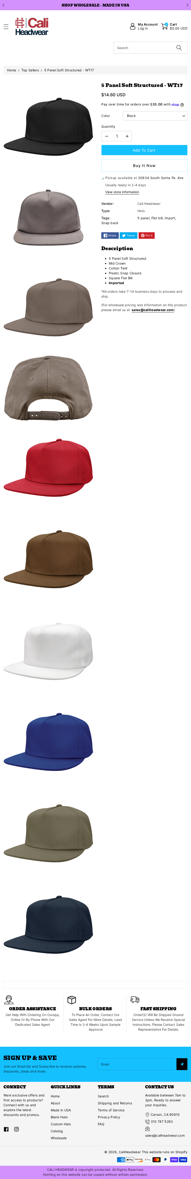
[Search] (179, 47)
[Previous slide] (3, 5)
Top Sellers (30, 70)
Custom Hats (61, 1124)
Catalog (57, 1131)
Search (103, 1096)
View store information (122, 192)
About (55, 1103)
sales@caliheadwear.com (153, 310)
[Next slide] (187, 5)
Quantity (108, 126)
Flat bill (157, 218)
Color (105, 116)
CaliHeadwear (130, 1152)
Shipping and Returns (115, 1103)
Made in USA (61, 1110)
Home (11, 70)
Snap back (110, 223)
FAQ (101, 1124)
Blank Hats (59, 1117)
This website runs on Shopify (165, 1152)
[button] (8, 27)
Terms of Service (111, 1110)
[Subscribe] (182, 1064)
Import (170, 218)
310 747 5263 (162, 1121)
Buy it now (144, 165)
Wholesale (59, 1138)
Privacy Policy (109, 1117)
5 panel (143, 218)
